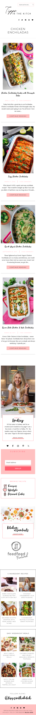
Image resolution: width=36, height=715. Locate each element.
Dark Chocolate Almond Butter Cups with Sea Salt (9, 595)
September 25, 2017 (10, 251)
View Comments (25, 100)
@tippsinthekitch (18, 698)
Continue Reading (18, 116)
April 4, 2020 (10, 100)
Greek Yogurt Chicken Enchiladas (18, 246)
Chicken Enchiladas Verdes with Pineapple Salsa (18, 94)
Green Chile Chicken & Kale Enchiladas (18, 327)
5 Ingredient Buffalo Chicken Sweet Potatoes (27, 619)
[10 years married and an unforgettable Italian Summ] (9, 702)
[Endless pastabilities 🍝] (15, 702)
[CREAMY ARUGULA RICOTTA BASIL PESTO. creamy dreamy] (27, 702)
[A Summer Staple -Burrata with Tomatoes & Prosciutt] (3, 702)
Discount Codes (16, 494)
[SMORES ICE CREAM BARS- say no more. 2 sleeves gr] (33, 702)
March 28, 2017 (9, 332)
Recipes (12, 485)
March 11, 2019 (10, 181)
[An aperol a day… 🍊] (21, 702)
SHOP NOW (17, 534)
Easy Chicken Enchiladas (18, 176)
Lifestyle (12, 489)
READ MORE (18, 437)
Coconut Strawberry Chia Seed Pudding (27, 595)
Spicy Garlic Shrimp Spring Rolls (9, 655)
